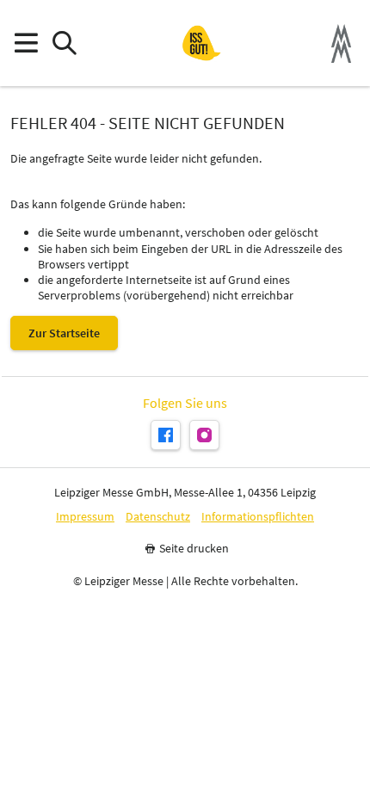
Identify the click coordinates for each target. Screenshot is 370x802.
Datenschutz (158, 516)
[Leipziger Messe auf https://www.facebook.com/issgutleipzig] (166, 435)
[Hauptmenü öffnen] (25, 43)
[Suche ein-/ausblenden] (64, 43)
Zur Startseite (64, 333)
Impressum (85, 516)
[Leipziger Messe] (341, 43)
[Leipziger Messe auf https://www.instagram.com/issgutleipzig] (204, 435)
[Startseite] (201, 43)
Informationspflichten (257, 516)
